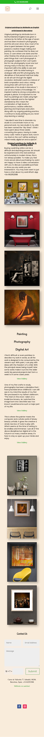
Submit (32, 671)
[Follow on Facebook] (19, 706)
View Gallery (22, 378)
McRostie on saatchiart (22, 686)
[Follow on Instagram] (25, 706)
